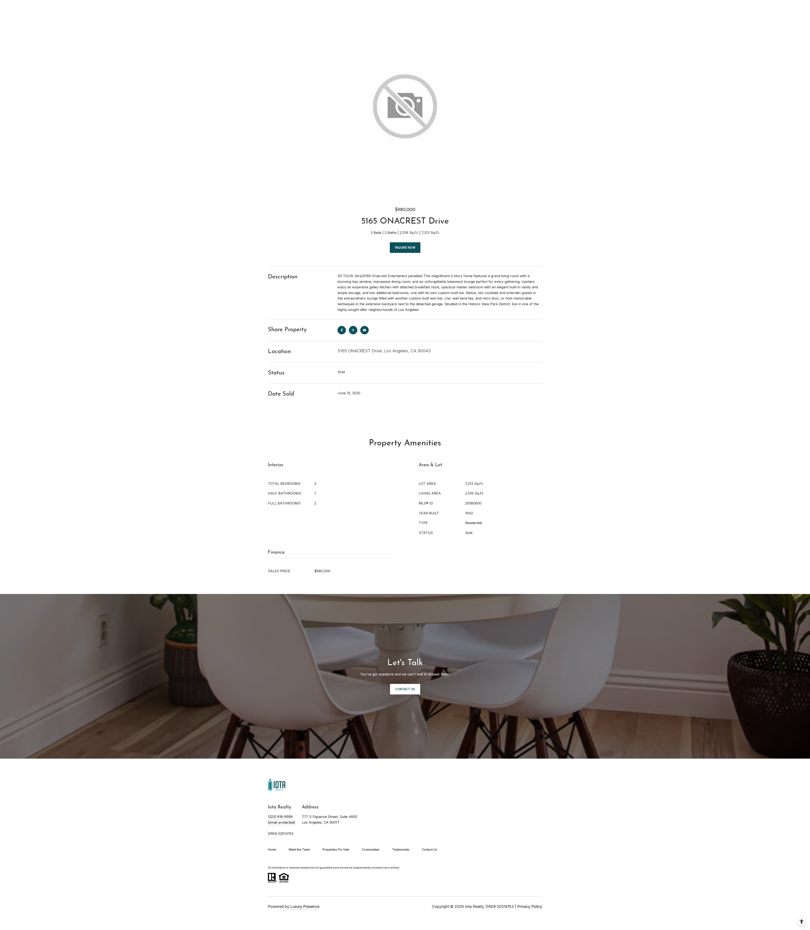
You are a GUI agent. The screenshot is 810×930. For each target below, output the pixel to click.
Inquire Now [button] (405, 247)
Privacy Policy (529, 906)
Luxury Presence (304, 906)
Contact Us (429, 849)
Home (272, 849)
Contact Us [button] (405, 689)
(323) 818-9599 (280, 817)
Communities (370, 849)
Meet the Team (299, 849)
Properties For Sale (336, 849)
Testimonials (400, 849)
